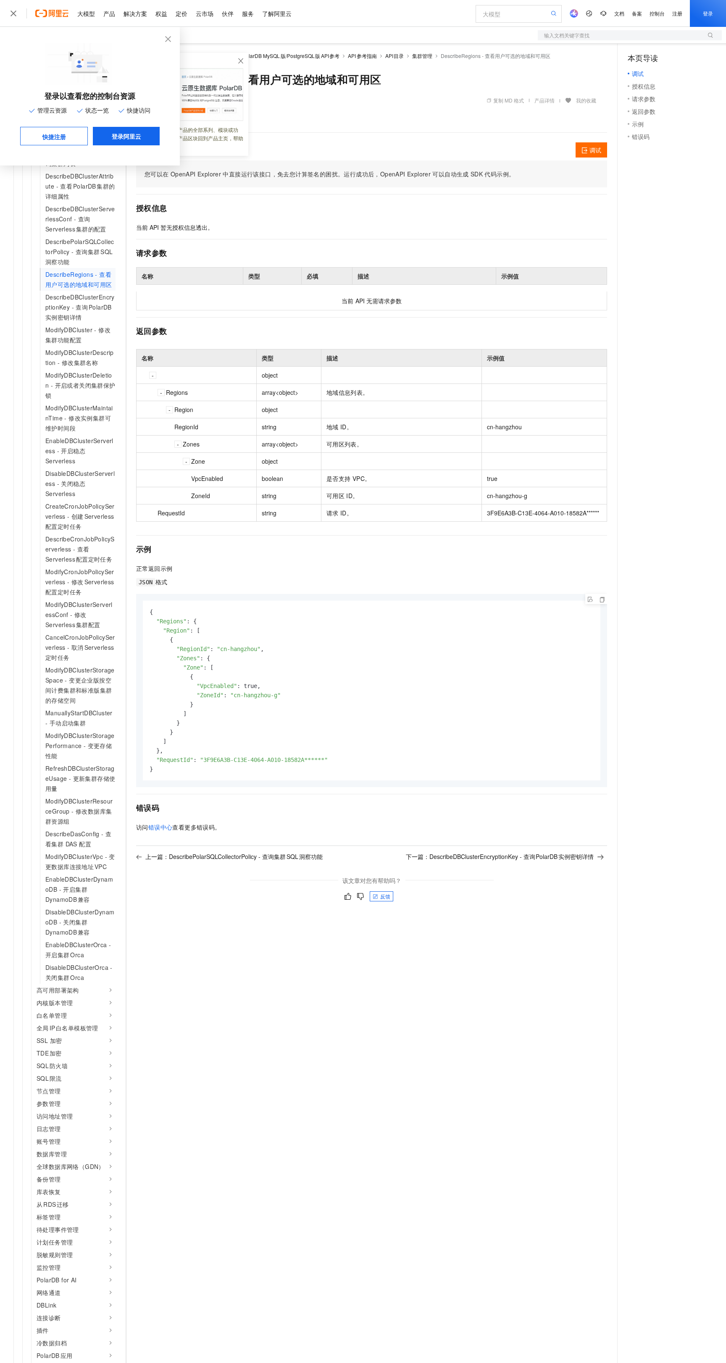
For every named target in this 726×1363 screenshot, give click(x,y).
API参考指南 (362, 55)
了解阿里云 (277, 13)
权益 (161, 13)
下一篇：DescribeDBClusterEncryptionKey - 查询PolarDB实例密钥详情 (500, 856)
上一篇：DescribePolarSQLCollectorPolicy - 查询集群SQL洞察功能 (234, 856)
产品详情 (544, 100)
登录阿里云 (126, 136)
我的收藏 (586, 100)
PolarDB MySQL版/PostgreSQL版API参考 (290, 55)
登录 (708, 13)
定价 (181, 13)
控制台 (657, 13)
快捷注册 (54, 136)
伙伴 (228, 13)
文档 (619, 13)
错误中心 (160, 827)
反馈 (385, 896)
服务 (248, 13)
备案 (637, 13)
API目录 (394, 55)
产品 (109, 13)
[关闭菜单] (13, 13)
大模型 (86, 13)
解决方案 (135, 13)
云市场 (204, 13)
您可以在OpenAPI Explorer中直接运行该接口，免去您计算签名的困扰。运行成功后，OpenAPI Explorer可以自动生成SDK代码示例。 (330, 174)
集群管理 (422, 55)
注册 (677, 13)
